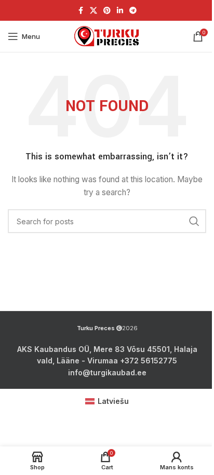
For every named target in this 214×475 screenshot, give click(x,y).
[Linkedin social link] (120, 11)
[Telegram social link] (133, 11)
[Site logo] (107, 36)
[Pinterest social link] (107, 11)
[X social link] (93, 11)
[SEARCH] (194, 221)
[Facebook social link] (80, 11)
